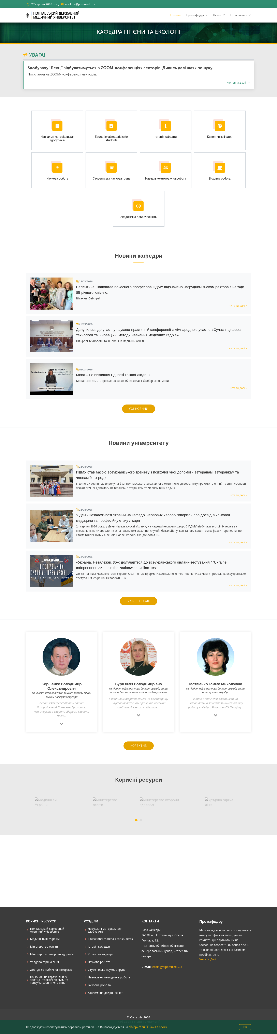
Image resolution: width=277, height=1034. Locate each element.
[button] (136, 820)
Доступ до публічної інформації (51, 969)
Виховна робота (99, 985)
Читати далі (237, 82)
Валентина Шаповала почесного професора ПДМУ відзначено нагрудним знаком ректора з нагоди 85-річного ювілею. (160, 290)
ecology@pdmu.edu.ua (80, 4)
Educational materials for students (110, 938)
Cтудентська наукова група (107, 969)
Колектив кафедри (101, 954)
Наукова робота (99, 962)
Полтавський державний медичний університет (47, 930)
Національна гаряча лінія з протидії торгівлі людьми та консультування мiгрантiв (49, 980)
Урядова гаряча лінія (44, 962)
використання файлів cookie (148, 1027)
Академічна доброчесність (106, 992)
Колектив (138, 745)
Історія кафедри (99, 946)
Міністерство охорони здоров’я (52, 954)
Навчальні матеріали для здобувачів (105, 930)
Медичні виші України (45, 938)
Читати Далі (207, 959)
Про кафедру (195, 15)
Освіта (217, 15)
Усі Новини (138, 408)
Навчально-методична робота (109, 977)
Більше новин (138, 601)
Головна (175, 15)
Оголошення (238, 15)
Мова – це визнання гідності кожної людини (113, 375)
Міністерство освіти (44, 946)
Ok (245, 1027)
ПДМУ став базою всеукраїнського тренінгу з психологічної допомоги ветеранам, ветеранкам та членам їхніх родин (157, 475)
